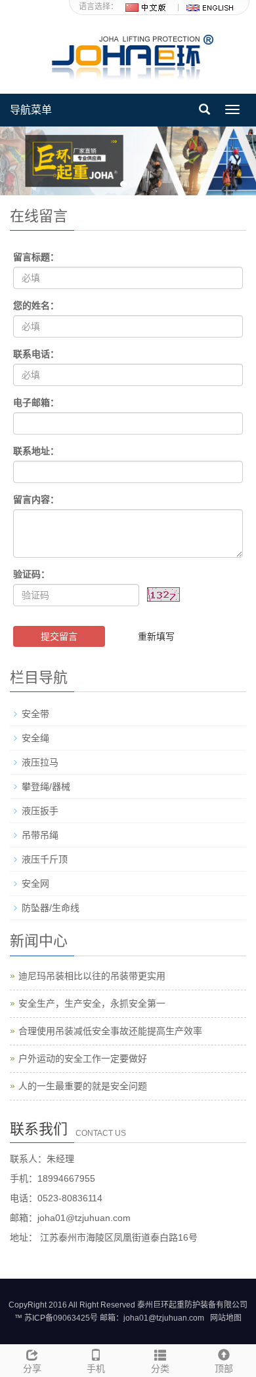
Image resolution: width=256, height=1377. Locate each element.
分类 (160, 1368)
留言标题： (36, 257)
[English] (209, 6)
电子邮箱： (36, 402)
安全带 (35, 713)
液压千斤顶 (45, 859)
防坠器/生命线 (50, 907)
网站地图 (226, 1318)
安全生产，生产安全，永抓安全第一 (91, 1003)
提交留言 (59, 636)
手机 (96, 1368)
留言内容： (36, 499)
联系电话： (36, 354)
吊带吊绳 (40, 835)
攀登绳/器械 (46, 786)
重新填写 (156, 636)
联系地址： (36, 451)
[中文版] (146, 6)
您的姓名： (36, 305)
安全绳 (35, 738)
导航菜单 (31, 109)
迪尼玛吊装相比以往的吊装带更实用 (91, 976)
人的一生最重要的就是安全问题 (82, 1086)
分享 (32, 1368)
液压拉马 (40, 762)
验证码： (31, 574)
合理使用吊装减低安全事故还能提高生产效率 (110, 1031)
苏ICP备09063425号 (61, 1318)
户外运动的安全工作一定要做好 (82, 1058)
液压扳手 (40, 810)
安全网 (35, 883)
